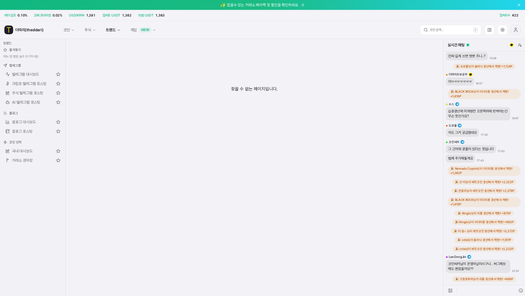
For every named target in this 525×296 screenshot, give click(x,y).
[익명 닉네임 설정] (520, 44)
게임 (140, 29)
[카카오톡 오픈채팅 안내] (512, 44)
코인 (66, 29)
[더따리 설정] (503, 30)
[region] (484, 168)
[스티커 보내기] (521, 290)
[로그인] (516, 30)
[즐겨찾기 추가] (58, 74)
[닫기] (519, 5)
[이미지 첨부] (450, 290)
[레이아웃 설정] (489, 30)
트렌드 (110, 29)
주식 (87, 29)
